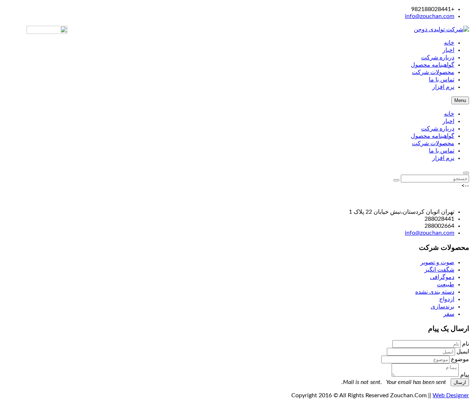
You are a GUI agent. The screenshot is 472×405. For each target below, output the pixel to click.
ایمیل (463, 352)
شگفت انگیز (439, 270)
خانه (449, 114)
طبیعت (445, 284)
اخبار (448, 121)
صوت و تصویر (437, 262)
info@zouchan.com (429, 16)
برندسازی (442, 307)
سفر (448, 314)
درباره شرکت (437, 129)
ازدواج (446, 299)
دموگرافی (442, 277)
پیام (464, 375)
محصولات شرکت (433, 143)
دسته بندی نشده (434, 292)
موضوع (460, 359)
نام (465, 344)
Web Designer (451, 395)
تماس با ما (441, 151)
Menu (460, 100)
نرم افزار (443, 158)
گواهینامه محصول (432, 136)
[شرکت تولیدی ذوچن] (441, 29)
